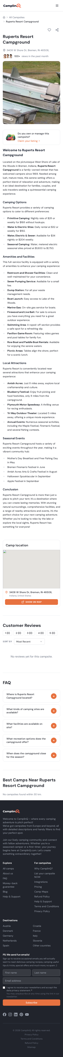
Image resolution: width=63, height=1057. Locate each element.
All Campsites (16, 17)
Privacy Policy (42, 911)
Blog (5, 891)
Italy (35, 935)
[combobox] (29, 641)
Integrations (41, 881)
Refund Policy (42, 896)
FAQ (5, 878)
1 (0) (7, 633)
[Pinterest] (21, 1014)
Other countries (42, 945)
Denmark (8, 930)
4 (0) (41, 633)
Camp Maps (41, 891)
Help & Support (11, 896)
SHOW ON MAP (33, 602)
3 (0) (29, 633)
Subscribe (31, 1002)
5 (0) (52, 633)
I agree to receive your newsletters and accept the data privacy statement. (32, 992)
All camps (8, 868)
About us (8, 873)
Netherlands (10, 940)
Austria (7, 925)
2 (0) (18, 633)
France (37, 930)
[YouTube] (27, 1014)
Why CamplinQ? (43, 868)
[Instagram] (10, 1014)
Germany (8, 935)
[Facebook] (4, 1014)
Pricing (38, 886)
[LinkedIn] (16, 1014)
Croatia (37, 925)
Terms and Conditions (46, 906)
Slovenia (37, 940)
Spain (6, 945)
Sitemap (31, 1047)
